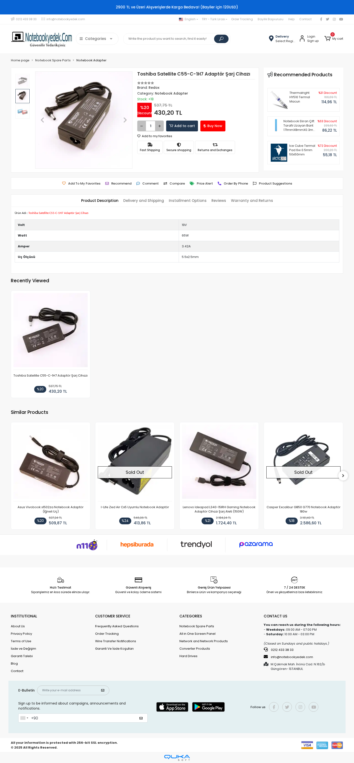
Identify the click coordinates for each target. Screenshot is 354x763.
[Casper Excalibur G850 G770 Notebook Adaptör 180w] (303, 463)
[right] (343, 475)
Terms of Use (21, 641)
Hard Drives (188, 656)
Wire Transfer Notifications (115, 641)
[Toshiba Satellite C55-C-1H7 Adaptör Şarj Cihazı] (50, 331)
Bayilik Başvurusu (270, 19)
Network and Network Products (203, 641)
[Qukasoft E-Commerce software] (177, 758)
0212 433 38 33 (282, 650)
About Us (18, 626)
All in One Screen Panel (197, 633)
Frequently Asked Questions (117, 626)
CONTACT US (275, 616)
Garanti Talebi (22, 656)
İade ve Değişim (23, 648)
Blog (14, 663)
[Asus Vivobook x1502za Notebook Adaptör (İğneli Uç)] (50, 463)
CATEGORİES (190, 616)
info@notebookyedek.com (292, 657)
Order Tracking (242, 19)
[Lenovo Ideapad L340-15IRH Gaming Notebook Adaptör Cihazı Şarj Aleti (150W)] (219, 463)
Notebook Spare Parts (196, 626)
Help (291, 19)
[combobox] (24, 718)
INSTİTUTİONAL (24, 616)
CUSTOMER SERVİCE (112, 616)
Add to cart (184, 125)
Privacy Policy (21, 633)
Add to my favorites (156, 136)
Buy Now (214, 125)
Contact (305, 19)
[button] (333, 39)
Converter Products (194, 648)
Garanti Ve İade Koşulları (114, 648)
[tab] (99, 201)
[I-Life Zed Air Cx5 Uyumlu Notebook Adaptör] (135, 463)
